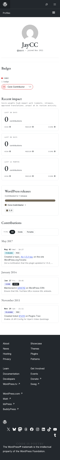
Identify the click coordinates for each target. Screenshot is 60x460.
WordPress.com (13, 393)
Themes (35, 348)
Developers (9, 378)
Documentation (11, 373)
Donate (36, 378)
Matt (7, 398)
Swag (35, 384)
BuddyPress (11, 409)
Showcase (36, 343)
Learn (6, 368)
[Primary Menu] (54, 13)
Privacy (7, 359)
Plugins (34, 353)
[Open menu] (55, 4)
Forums (30, 232)
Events (34, 373)
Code (20, 232)
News (6, 348)
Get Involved (38, 368)
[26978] (21, 288)
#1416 (22, 316)
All (12, 232)
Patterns (35, 359)
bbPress (9, 404)
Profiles (6, 13)
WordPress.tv (11, 384)
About (6, 343)
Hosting (7, 353)
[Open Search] (47, 4)
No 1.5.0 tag (26, 257)
